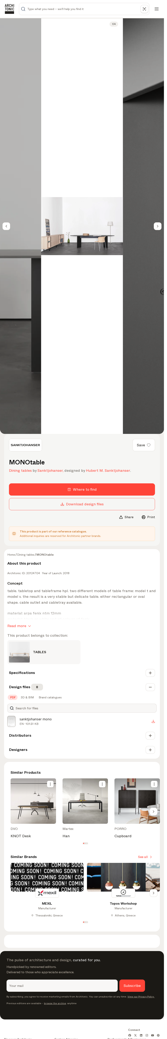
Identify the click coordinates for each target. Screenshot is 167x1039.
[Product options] (50, 784)
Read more (16, 626)
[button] (83, 843)
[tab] (13, 697)
